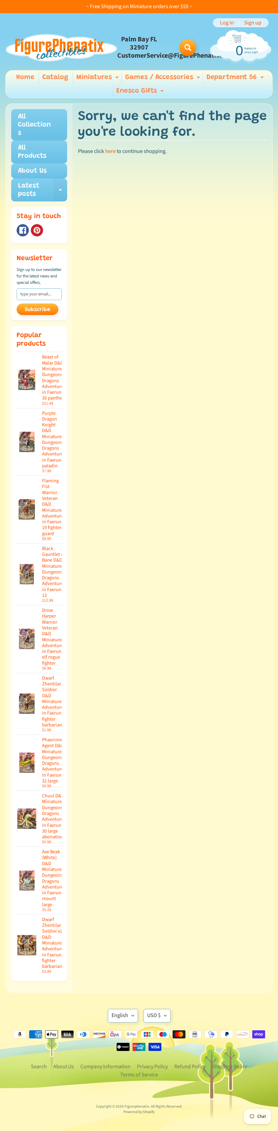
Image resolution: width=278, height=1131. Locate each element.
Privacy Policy (152, 1066)
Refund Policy (189, 1066)
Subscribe (37, 309)
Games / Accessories (163, 79)
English (120, 1015)
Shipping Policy (229, 1066)
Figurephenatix (136, 1106)
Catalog (55, 77)
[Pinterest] (37, 230)
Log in (227, 22)
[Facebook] (23, 230)
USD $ (154, 1015)
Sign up (252, 22)
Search (39, 1066)
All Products (32, 151)
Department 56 (235, 79)
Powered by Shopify (139, 1111)
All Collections (34, 124)
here (110, 151)
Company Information (105, 1066)
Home (25, 77)
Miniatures (98, 79)
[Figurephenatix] (61, 47)
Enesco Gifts (140, 92)
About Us (32, 171)
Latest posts (42, 190)
